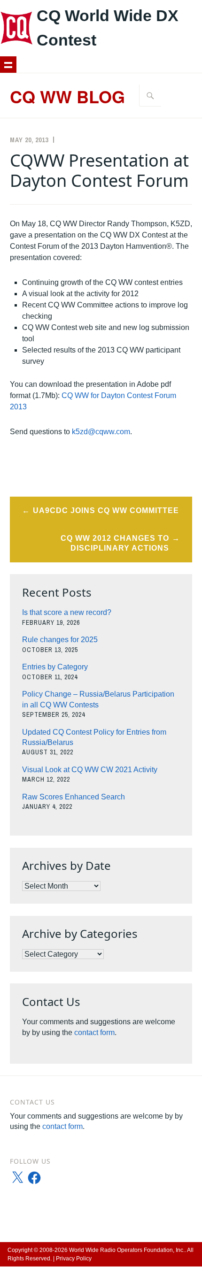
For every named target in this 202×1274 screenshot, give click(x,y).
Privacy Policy (74, 1258)
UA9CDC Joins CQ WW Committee (106, 510)
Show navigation (8, 64)
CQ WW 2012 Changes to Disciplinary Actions (115, 543)
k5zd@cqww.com (101, 432)
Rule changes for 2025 (60, 640)
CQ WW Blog (67, 96)
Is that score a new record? (66, 612)
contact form (94, 1032)
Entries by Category (55, 667)
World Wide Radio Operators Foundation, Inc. (127, 1250)
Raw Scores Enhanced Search (73, 797)
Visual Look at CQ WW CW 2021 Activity (89, 770)
